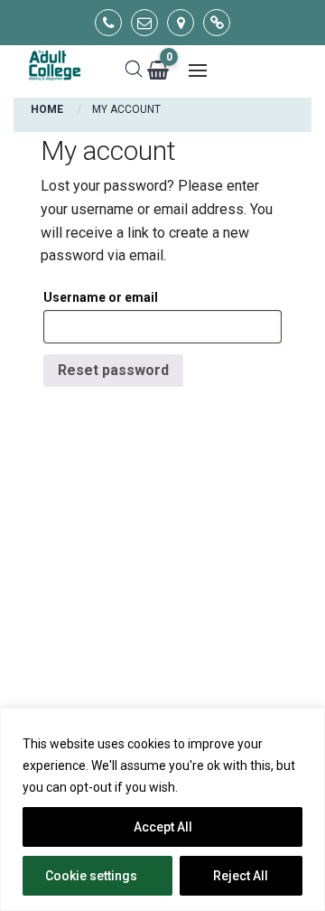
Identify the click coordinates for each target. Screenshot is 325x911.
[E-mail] (144, 22)
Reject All (240, 876)
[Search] (133, 70)
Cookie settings (91, 876)
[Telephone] (108, 22)
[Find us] (180, 22)
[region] (162, 809)
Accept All (163, 827)
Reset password (113, 370)
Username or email (100, 297)
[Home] (54, 66)
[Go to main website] (217, 22)
